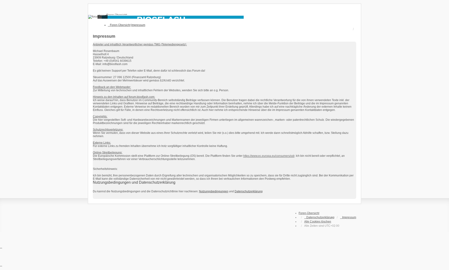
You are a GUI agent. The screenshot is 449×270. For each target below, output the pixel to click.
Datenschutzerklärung (249, 191)
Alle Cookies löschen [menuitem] (317, 221)
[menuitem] (319, 217)
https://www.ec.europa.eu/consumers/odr (268, 155)
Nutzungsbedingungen (213, 191)
